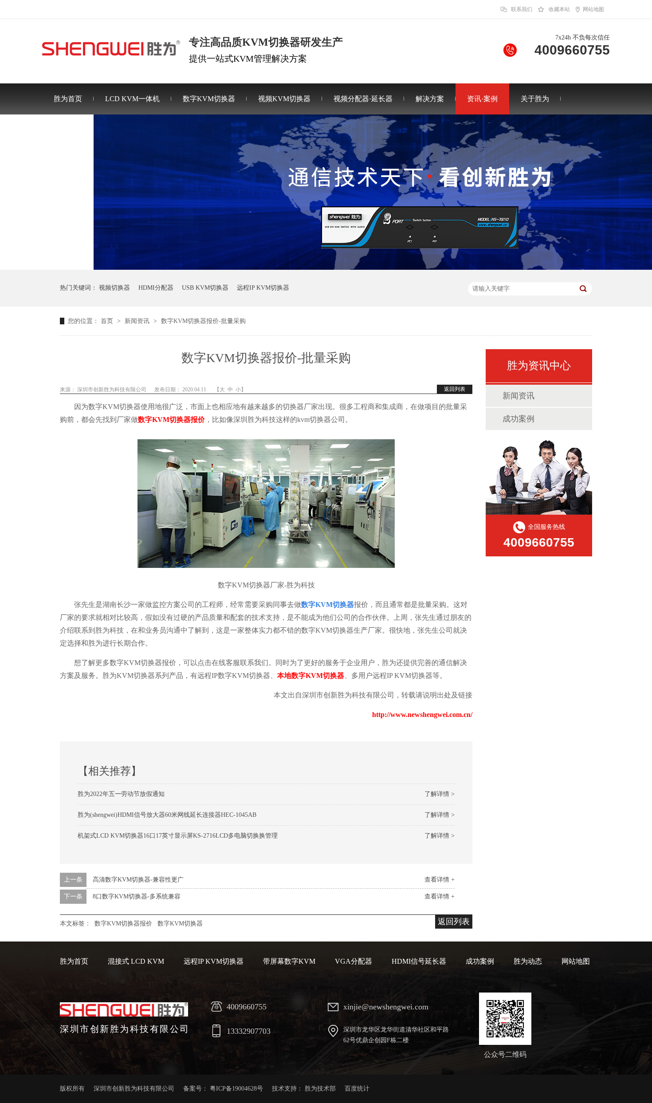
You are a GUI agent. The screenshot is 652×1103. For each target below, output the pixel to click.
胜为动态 (528, 961)
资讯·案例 (482, 98)
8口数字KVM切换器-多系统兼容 (137, 896)
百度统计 (357, 1088)
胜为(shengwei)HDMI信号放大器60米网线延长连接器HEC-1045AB (167, 814)
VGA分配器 (353, 961)
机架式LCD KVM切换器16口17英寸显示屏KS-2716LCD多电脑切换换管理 (178, 835)
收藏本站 (559, 9)
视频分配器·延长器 (363, 98)
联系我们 (521, 9)
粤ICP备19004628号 (236, 1088)
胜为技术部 (320, 1088)
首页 (108, 321)
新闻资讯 (138, 321)
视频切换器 (114, 287)
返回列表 (454, 389)
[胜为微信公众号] (505, 1019)
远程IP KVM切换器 (263, 287)
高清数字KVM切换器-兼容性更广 (138, 879)
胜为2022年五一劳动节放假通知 (121, 794)
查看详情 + (439, 879)
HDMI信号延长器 (419, 961)
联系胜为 (68, 130)
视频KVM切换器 (284, 98)
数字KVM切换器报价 (171, 419)
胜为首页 (68, 98)
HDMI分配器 (155, 287)
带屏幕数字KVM (289, 961)
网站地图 (593, 9)
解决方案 (430, 98)
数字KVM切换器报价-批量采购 (203, 321)
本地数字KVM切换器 (310, 675)
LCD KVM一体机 (132, 98)
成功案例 (518, 418)
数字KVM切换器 (209, 98)
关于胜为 (535, 98)
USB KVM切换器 (205, 287)
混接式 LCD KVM (136, 961)
